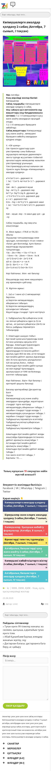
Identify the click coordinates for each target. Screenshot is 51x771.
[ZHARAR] (4, 4)
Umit (15, 604)
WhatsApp (26, 488)
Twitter (6, 491)
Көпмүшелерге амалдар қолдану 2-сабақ (29, 737)
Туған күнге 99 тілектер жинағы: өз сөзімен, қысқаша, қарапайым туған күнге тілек (23, 630)
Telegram (40, 488)
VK (17, 488)
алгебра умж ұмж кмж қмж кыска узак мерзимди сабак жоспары (24, 733)
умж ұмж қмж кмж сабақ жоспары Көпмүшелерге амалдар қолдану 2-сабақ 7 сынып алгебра (24, 720)
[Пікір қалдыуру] (12, 4)
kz (8, 588)
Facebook (8, 488)
